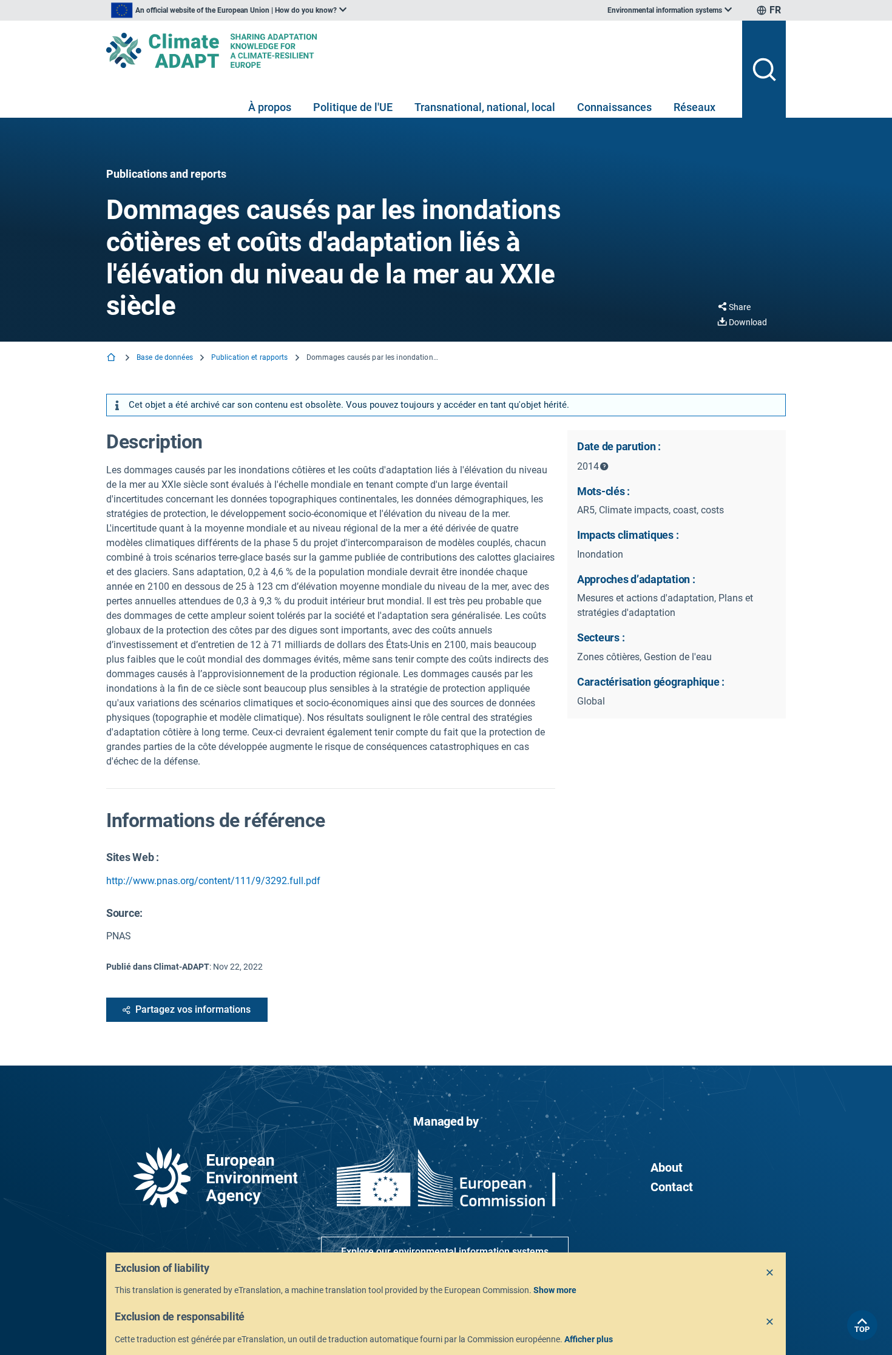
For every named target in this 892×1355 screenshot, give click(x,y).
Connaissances (614, 107)
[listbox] (228, 10)
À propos (269, 107)
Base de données (165, 357)
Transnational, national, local (484, 107)
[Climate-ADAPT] (419, 50)
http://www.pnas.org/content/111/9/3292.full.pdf (213, 881)
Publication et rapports (249, 357)
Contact (671, 1187)
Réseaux (694, 107)
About (666, 1167)
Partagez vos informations (193, 1009)
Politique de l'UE (353, 107)
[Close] (770, 1273)
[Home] (112, 358)
